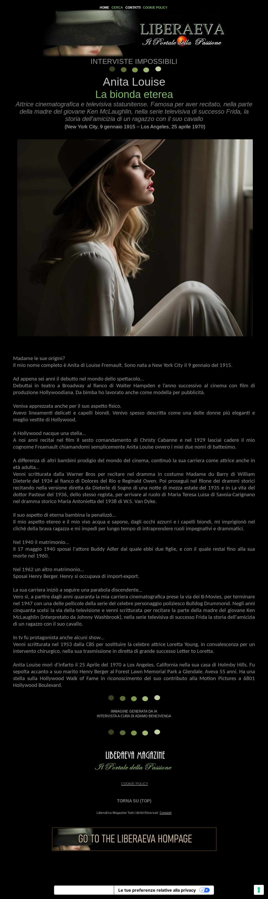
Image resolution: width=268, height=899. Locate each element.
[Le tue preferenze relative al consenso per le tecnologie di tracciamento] (259, 890)
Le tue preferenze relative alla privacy (157, 890)
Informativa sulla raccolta (84, 890)
